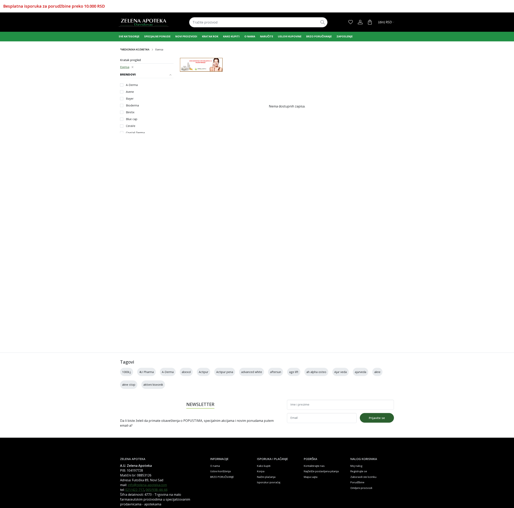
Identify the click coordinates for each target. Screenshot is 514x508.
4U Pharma (146, 372)
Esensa (124, 67)
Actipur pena (224, 372)
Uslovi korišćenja (220, 471)
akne (377, 372)
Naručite (266, 36)
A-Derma (132, 85)
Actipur (203, 372)
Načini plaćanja (266, 477)
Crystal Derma (135, 133)
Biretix (130, 112)
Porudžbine (357, 482)
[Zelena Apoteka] (143, 22)
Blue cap (131, 119)
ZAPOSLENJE (345, 36)
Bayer (130, 98)
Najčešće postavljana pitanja (321, 471)
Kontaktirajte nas (314, 466)
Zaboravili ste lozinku (363, 477)
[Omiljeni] (350, 22)
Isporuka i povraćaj (268, 482)
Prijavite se (377, 418)
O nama (249, 36)
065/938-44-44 (156, 490)
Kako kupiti (231, 36)
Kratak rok (210, 36)
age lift (293, 372)
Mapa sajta (310, 477)
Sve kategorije (129, 36)
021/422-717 (134, 490)
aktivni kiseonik (153, 384)
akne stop (128, 384)
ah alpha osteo (316, 372)
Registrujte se (358, 471)
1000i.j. (126, 372)
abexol (186, 372)
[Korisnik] (360, 22)
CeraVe (130, 126)
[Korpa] (369, 22)
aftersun (275, 372)
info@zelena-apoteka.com (147, 485)
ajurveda (360, 372)
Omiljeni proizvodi (361, 488)
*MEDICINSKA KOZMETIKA (134, 49)
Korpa (260, 471)
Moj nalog (356, 466)
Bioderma (132, 105)
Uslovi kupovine (289, 36)
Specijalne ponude (157, 36)
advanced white (251, 372)
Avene (130, 92)
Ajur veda (340, 372)
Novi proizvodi (186, 36)
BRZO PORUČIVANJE (319, 36)
